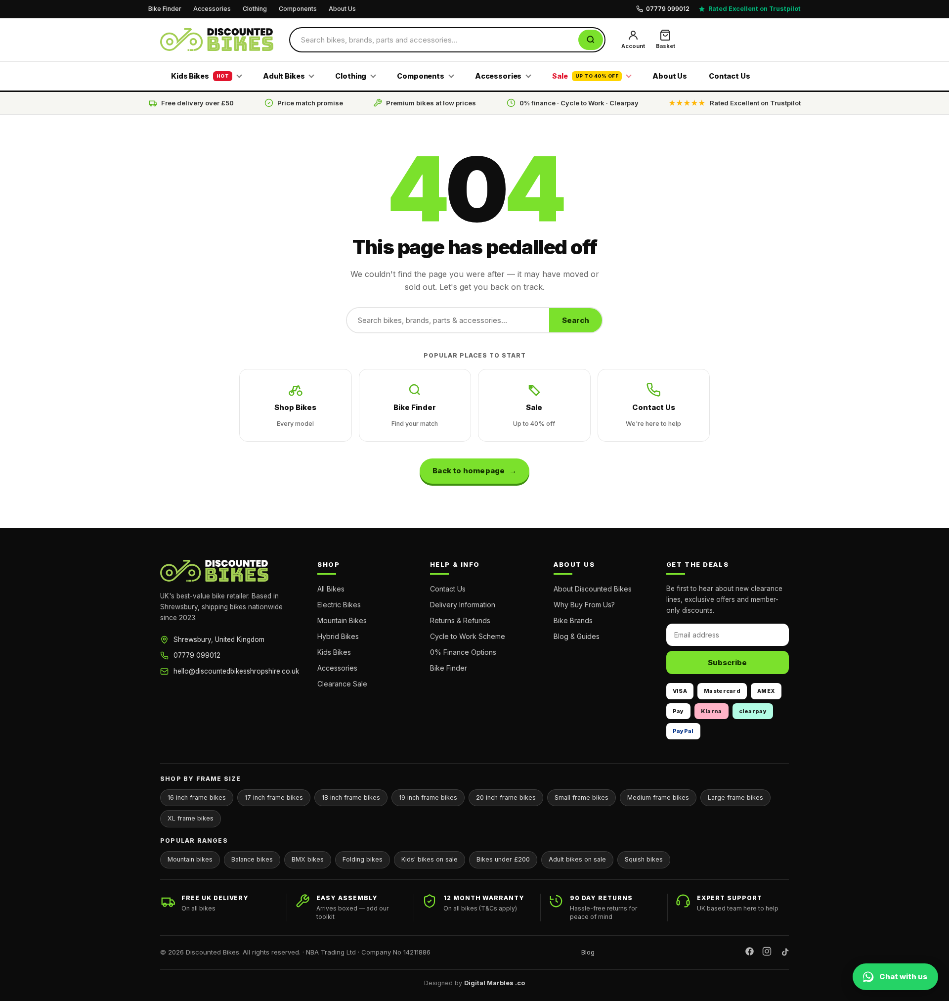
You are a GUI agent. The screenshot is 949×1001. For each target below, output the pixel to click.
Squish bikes (644, 859)
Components (298, 8)
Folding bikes (363, 859)
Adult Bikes (283, 76)
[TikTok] (784, 953)
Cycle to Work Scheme (467, 636)
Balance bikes (252, 859)
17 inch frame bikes (274, 797)
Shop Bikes (295, 415)
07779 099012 (196, 655)
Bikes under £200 (503, 859)
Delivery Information (462, 604)
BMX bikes (308, 859)
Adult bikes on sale (577, 859)
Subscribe (727, 662)
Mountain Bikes (342, 620)
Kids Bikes (200, 76)
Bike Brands (573, 620)
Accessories (212, 8)
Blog (588, 952)
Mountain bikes (190, 859)
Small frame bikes (581, 797)
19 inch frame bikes (428, 797)
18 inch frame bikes (351, 797)
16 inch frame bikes (197, 797)
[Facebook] (749, 953)
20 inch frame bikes (506, 797)
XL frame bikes (191, 818)
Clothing (255, 8)
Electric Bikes (339, 604)
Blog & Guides (577, 636)
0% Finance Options (463, 652)
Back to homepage (468, 470)
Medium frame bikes (658, 797)
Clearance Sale (342, 684)
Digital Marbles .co (494, 983)
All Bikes (331, 589)
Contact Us (729, 76)
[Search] (590, 40)
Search (575, 320)
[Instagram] (767, 953)
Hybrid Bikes (338, 636)
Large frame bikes (735, 797)
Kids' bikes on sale (429, 859)
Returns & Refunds (460, 620)
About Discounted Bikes (593, 589)
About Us (342, 8)
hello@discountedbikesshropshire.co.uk (236, 671)
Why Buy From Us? (584, 604)
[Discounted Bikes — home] (216, 39)
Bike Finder (164, 8)
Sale (585, 76)
